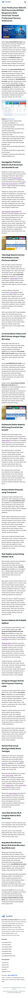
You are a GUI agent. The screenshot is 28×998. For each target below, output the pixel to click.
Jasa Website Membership (8, 955)
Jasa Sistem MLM (6, 944)
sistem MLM (13, 292)
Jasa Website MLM (6, 949)
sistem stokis (22, 785)
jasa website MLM (17, 177)
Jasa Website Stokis (7, 953)
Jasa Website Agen (6, 951)
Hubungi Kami (5, 967)
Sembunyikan (10, 119)
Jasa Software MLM (7, 947)
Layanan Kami (5, 965)
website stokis (9, 785)
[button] (25, 2)
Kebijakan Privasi (6, 971)
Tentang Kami (5, 962)
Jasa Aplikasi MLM (6, 942)
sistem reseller (9, 775)
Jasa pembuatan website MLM (10, 211)
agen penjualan (13, 793)
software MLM (14, 278)
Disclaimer (4, 969)
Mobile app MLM (6, 643)
